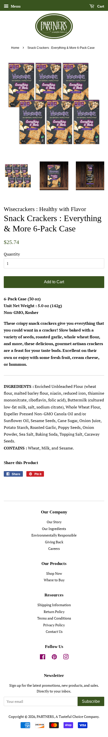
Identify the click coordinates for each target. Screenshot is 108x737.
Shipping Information (54, 605)
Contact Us (54, 631)
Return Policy (54, 611)
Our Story (54, 522)
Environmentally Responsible (54, 535)
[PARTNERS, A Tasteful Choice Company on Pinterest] (54, 658)
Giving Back (54, 542)
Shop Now (54, 573)
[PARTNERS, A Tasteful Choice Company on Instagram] (66, 658)
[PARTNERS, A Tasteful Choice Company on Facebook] (42, 658)
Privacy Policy (54, 625)
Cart (100, 6)
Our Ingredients (54, 528)
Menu (15, 6)
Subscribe (91, 701)
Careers (54, 548)
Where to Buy (54, 580)
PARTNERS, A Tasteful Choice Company (67, 716)
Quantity (12, 254)
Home (15, 48)
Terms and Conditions (54, 618)
